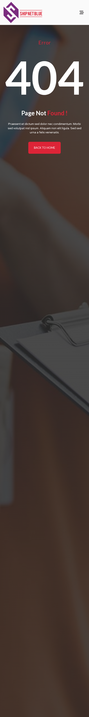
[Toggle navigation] (81, 12)
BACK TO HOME (44, 147)
